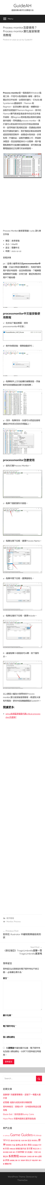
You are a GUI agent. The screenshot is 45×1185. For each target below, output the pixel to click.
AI (3, 1135)
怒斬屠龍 (35, 1145)
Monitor (9, 921)
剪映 (25, 1140)
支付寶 (29, 1148)
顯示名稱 (7, 1015)
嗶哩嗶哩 (9, 1145)
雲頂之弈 (29, 1160)
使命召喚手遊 (15, 1140)
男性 (39, 1152)
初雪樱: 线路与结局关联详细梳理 (17, 1102)
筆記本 (5, 1156)
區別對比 (35, 1140)
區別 (29, 1140)
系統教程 (13, 1156)
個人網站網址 (9, 1037)
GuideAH (23, 5)
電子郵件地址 (9, 1026)
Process (17, 921)
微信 (30, 1145)
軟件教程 (10, 918)
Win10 (38, 1135)
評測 (7, 1160)
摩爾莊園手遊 (21, 1149)
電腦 (33, 1160)
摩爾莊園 (12, 1149)
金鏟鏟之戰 (13, 1160)
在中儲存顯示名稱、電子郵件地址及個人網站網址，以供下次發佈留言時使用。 (22, 1051)
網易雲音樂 (22, 1156)
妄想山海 (19, 1145)
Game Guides (21, 1135)
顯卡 (36, 1160)
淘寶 (10, 1152)
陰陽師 (23, 1160)
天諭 (13, 1145)
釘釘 (19, 1160)
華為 (36, 1156)
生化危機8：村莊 (31, 1152)
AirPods (7, 1135)
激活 (14, 1152)
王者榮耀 (20, 1152)
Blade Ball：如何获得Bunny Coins (18, 1114)
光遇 (22, 1140)
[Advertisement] (22, 67)
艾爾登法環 (30, 1156)
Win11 (6, 1140)
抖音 (7, 1148)
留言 (5, 978)
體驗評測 (8, 1164)
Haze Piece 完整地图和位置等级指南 (19, 1119)
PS (34, 1135)
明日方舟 (36, 1149)
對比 (25, 1145)
